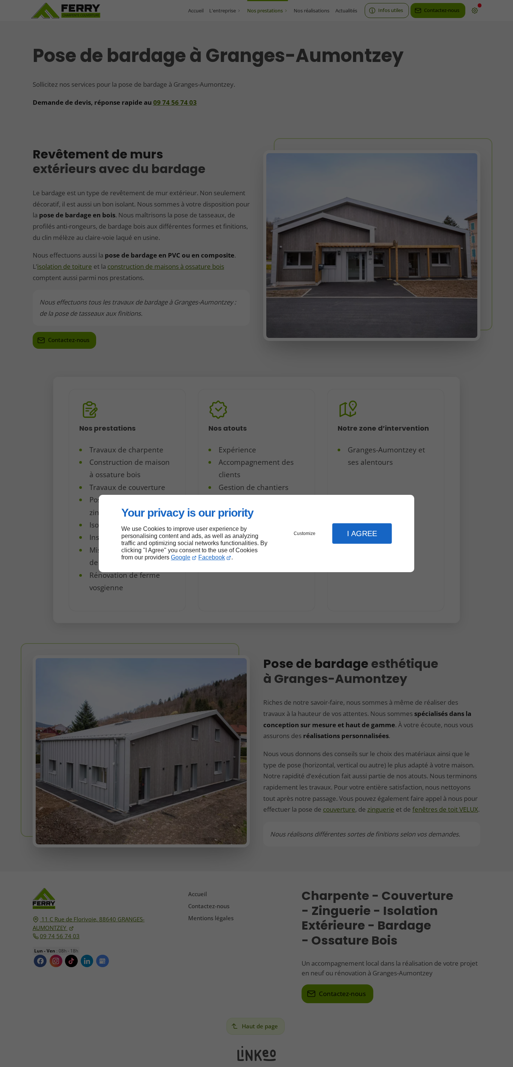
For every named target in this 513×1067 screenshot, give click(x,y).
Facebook (211, 557)
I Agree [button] (362, 533)
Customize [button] (304, 533)
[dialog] (256, 534)
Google (180, 557)
